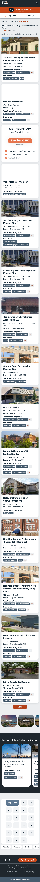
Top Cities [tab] (12, 802)
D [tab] (16, 810)
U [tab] (16, 840)
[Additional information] (36, 34)
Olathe (27, 847)
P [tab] (16, 833)
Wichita (6, 847)
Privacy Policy (28, 872)
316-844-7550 (20, 140)
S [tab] (31, 833)
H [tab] (16, 817)
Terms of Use (11, 872)
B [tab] (31, 802)
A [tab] (23, 802)
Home (5, 21)
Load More (20, 707)
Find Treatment (27, 860)
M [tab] (24, 825)
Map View (12, 15)
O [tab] (8, 833)
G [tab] (8, 817)
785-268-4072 (11, 10)
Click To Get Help (23, 9)
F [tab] (31, 810)
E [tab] (23, 810)
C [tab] (8, 810)
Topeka (17, 847)
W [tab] (24, 840)
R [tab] (23, 833)
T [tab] (8, 840)
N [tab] (31, 825)
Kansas (13, 21)
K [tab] (8, 825)
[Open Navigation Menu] (37, 3)
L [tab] (16, 825)
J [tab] (31, 817)
